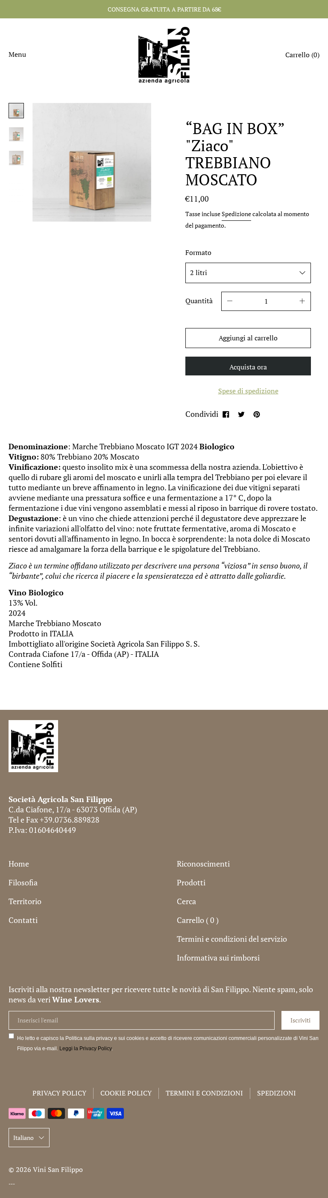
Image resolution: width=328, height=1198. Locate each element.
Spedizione (236, 214)
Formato (198, 252)
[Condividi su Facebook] (226, 413)
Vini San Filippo (58, 1169)
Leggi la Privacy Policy (85, 1049)
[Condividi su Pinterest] (256, 413)
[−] (230, 301)
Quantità (199, 300)
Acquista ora (248, 367)
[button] (302, 56)
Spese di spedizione (248, 390)
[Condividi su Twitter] (241, 413)
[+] (302, 301)
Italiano (23, 1138)
